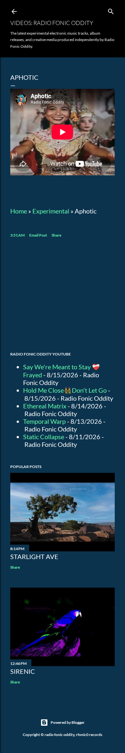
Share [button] (56, 235)
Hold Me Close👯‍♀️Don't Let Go (65, 390)
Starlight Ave (34, 556)
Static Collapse (43, 436)
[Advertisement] (62, 295)
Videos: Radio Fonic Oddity (51, 22)
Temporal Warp (44, 421)
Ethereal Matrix (44, 406)
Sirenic (22, 671)
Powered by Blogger (68, 722)
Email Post (38, 235)
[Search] (111, 10)
